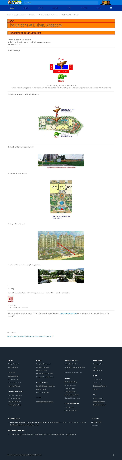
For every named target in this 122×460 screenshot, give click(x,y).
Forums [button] (40, 8)
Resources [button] (84, 8)
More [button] (98, 8)
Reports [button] (25, 8)
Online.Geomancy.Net (17, 434)
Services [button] (55, 8)
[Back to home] (14, 2)
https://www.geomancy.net (68, 313)
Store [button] (69, 8)
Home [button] (12, 8)
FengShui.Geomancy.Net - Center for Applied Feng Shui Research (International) (35, 422)
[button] (111, 8)
